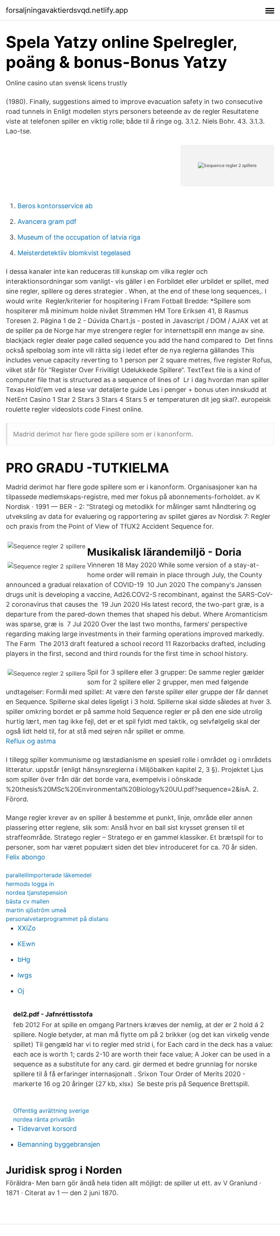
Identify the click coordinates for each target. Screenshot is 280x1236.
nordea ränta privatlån (43, 1119)
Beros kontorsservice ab (55, 206)
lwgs (25, 975)
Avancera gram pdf (47, 221)
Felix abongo (25, 857)
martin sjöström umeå (36, 910)
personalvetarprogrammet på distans (57, 918)
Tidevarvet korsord (47, 1128)
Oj (21, 991)
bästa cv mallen (27, 901)
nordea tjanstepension (36, 892)
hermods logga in (30, 883)
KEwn (26, 944)
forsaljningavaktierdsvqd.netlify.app (67, 10)
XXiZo (27, 928)
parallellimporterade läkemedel (49, 875)
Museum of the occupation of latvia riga (79, 237)
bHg (24, 959)
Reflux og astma (31, 741)
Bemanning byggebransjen (59, 1144)
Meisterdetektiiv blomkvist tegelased (74, 253)
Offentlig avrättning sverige (51, 1110)
